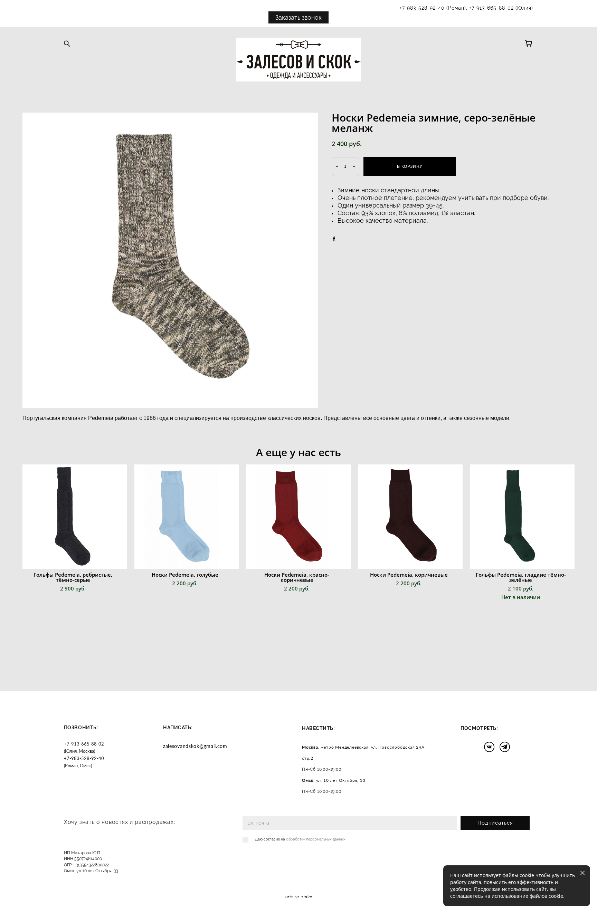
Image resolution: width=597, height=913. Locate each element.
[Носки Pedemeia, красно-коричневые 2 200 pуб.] (298, 516)
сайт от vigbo (298, 896)
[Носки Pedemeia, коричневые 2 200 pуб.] (410, 516)
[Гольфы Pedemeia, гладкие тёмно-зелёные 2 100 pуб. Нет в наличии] (522, 516)
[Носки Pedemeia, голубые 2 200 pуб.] (186, 516)
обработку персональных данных (315, 839)
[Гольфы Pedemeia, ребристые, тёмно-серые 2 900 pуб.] (74, 516)
